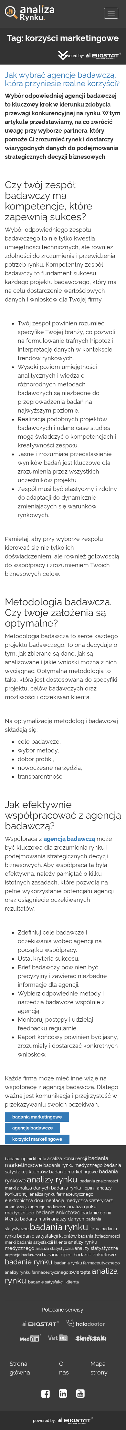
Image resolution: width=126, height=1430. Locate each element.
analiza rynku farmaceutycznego (61, 1194)
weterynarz (101, 1200)
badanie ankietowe (95, 1254)
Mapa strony (99, 1368)
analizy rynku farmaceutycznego (37, 1272)
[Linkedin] (63, 1393)
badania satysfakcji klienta (42, 1242)
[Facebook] (45, 1393)
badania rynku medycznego (73, 1165)
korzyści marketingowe (37, 1139)
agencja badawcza (23, 1254)
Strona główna (20, 1368)
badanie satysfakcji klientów (47, 1236)
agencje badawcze (32, 1127)
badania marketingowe (37, 1116)
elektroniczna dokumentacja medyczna (47, 1200)
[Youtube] (80, 1393)
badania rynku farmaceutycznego (87, 1262)
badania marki (35, 1218)
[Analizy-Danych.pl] (29, 8)
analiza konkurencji (67, 1158)
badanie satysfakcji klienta (53, 1281)
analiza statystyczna (55, 1248)
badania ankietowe (58, 1213)
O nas (64, 1368)
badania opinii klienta (26, 1158)
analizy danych (68, 1218)
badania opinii (58, 1254)
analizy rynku (53, 1179)
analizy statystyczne (96, 1248)
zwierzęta (80, 1272)
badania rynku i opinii (74, 1187)
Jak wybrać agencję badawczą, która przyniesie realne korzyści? (62, 79)
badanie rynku (29, 1262)
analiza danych (34, 1187)
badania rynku (60, 1227)
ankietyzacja (17, 1206)
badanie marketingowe (74, 1171)
